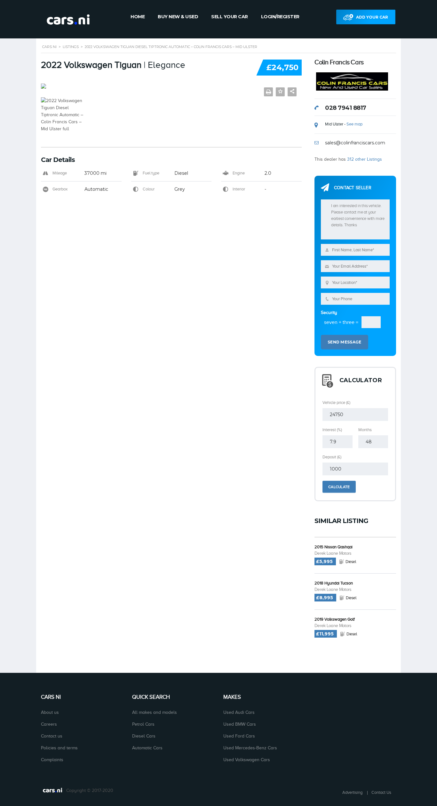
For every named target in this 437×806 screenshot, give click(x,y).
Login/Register (280, 17)
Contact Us (381, 792)
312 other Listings (364, 159)
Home (138, 17)
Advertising (352, 792)
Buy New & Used (178, 17)
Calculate (339, 487)
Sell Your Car (229, 17)
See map (354, 124)
